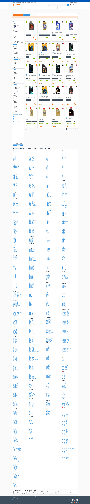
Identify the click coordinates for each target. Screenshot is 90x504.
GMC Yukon (47, 237)
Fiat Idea (14, 233)
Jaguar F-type (48, 274)
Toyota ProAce (15, 460)
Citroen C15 (47, 192)
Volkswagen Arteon (64, 415)
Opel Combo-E (15, 347)
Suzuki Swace (48, 415)
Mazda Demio (15, 324)
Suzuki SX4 (47, 412)
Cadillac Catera (15, 175)
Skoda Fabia (47, 388)
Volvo (32, 416)
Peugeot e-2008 (48, 376)
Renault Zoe (14, 407)
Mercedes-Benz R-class (65, 339)
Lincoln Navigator (64, 306)
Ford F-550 (63, 233)
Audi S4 (47, 173)
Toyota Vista (15, 479)
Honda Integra (48, 254)
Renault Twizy (15, 404)
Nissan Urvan (31, 373)
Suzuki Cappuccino (48, 404)
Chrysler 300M (64, 183)
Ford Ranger (63, 247)
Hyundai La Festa (31, 268)
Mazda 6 (14, 310)
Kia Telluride (47, 314)
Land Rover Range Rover (16, 296)
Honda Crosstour (48, 246)
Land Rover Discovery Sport (17, 294)
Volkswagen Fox (64, 424)
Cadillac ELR (15, 177)
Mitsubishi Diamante (48, 322)
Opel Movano (15, 358)
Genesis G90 (31, 239)
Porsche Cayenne (64, 366)
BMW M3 (63, 160)
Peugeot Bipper (48, 368)
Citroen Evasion (48, 209)
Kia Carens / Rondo (48, 285)
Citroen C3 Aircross (48, 196)
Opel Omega (15, 360)
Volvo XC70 (31, 437)
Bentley (16, 160)
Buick (32, 166)
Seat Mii (63, 392)
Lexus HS (30, 298)
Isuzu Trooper (64, 269)
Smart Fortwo (31, 396)
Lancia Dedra (64, 284)
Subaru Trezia (31, 411)
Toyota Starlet (15, 469)
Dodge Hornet (31, 221)
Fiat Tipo (14, 247)
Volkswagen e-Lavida (65, 455)
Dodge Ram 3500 (31, 230)
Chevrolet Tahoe (31, 206)
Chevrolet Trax (31, 209)
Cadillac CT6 (15, 173)
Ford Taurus (63, 251)
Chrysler (64, 180)
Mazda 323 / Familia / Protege (17, 312)
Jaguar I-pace (48, 275)
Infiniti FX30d (15, 260)
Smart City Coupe (31, 393)
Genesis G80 (31, 238)
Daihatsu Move (64, 210)
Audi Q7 (47, 164)
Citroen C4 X (47, 203)
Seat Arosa (63, 385)
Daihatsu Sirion (64, 211)
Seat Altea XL (64, 383)
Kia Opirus (47, 297)
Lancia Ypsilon (64, 292)
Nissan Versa (31, 375)
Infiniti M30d (15, 273)
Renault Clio (14, 378)
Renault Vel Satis (15, 405)
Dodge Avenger (31, 213)
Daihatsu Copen (64, 207)
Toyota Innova (15, 443)
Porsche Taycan (64, 370)
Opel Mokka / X (15, 355)
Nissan (32, 318)
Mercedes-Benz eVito (65, 355)
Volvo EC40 (31, 423)
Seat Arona (63, 384)
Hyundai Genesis (31, 257)
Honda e (47, 267)
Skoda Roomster (48, 395)
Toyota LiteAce (15, 451)
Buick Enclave (31, 168)
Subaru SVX (31, 409)
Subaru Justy (31, 405)
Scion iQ (30, 384)
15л (31, 56)
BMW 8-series (64, 158)
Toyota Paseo (15, 456)
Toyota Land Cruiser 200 (16, 446)
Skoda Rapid (47, 394)
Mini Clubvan (31, 313)
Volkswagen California (65, 420)
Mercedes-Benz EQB (65, 324)
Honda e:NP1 (47, 268)
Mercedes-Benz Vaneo (65, 349)
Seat (64, 380)
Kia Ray (47, 304)
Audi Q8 (47, 165)
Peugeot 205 (47, 346)
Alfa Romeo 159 (31, 156)
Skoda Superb (48, 397)
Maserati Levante (15, 304)
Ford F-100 (63, 228)
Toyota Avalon (15, 416)
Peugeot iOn (47, 383)
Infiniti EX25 (15, 256)
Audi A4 (47, 156)
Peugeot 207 (47, 349)
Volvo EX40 (31, 425)
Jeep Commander (64, 274)
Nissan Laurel (31, 339)
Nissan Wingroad (31, 376)
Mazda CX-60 (15, 320)
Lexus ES (30, 295)
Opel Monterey (15, 357)
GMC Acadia (47, 230)
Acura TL (14, 156)
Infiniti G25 (14, 265)
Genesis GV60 (31, 240)
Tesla (64, 407)
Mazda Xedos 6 (15, 334)
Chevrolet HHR (31, 192)
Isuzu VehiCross (64, 270)
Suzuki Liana (47, 410)
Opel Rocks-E (15, 361)
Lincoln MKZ (63, 303)
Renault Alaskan (15, 373)
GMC (48, 229)
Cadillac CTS (15, 174)
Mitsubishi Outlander (49, 331)
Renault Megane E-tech (16, 393)
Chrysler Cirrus (64, 185)
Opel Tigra (14, 364)
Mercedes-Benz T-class (65, 346)
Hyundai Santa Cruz (32, 275)
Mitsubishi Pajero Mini (49, 333)
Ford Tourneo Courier (65, 255)
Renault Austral (15, 375)
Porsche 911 (63, 359)
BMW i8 (63, 175)
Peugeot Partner (48, 372)
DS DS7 (14, 196)
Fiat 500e (14, 219)
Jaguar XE (47, 278)
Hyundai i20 (31, 287)
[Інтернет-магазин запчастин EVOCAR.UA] (16, 5)
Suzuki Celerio (48, 405)
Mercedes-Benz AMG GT (65, 313)
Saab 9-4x (63, 375)
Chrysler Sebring (64, 192)
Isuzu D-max (63, 267)
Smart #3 (30, 391)
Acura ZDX (14, 159)
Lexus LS (30, 302)
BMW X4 (63, 166)
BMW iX (63, 176)
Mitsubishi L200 (48, 327)
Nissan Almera (31, 323)
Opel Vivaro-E (15, 367)
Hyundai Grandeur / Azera (33, 261)
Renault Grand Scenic (16, 383)
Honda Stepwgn (48, 264)
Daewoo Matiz (15, 207)
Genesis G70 (31, 237)
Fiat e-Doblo (15, 251)
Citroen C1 (47, 191)
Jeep (64, 271)
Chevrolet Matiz (31, 197)
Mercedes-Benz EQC (65, 325)
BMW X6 (63, 168)
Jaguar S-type (48, 276)
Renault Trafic (15, 402)
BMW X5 (63, 167)
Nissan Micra (31, 342)
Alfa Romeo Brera (31, 159)
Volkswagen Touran (64, 447)
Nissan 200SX (31, 319)
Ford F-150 (63, 229)
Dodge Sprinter (31, 233)
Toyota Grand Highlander (16, 437)
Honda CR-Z (47, 243)
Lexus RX (30, 306)
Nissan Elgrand (31, 333)
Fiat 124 (14, 215)
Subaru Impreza (31, 404)
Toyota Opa (14, 455)
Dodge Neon (31, 225)
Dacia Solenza (64, 201)
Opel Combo (15, 346)
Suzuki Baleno (48, 403)
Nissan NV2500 (31, 346)
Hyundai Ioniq (31, 264)
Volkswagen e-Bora (64, 451)
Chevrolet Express (32, 191)
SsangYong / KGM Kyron (65, 400)
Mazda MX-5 (15, 328)
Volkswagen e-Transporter (65, 457)
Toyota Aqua (15, 412)
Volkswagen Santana (65, 438)
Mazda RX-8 (15, 332)
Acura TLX (14, 157)
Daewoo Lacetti (15, 203)
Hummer (32, 243)
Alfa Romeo (33, 150)
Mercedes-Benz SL (64, 341)
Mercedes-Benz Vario (65, 350)
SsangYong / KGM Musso (65, 401)
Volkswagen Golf (64, 425)
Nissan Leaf (31, 340)
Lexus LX (30, 303)
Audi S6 (47, 175)
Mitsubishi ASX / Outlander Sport (50, 319)
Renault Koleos (15, 387)
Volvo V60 (30, 433)
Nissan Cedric (31, 329)
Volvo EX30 (31, 424)
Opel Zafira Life (15, 369)
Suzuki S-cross (48, 411)
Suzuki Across (48, 401)
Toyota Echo (15, 432)
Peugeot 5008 (48, 367)
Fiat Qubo (14, 240)
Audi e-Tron (47, 182)
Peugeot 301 (47, 351)
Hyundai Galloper (31, 256)
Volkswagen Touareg (65, 446)
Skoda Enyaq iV (48, 387)
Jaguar (48, 271)
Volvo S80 (30, 429)
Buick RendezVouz (32, 173)
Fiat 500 (14, 216)
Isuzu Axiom (63, 266)
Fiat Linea (14, 234)
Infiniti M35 (14, 274)
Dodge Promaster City (32, 227)
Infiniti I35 (14, 269)
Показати (18, 145)
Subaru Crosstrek (31, 402)
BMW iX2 (63, 178)
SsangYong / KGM (66, 395)
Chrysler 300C (64, 182)
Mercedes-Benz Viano (65, 351)
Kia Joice (47, 292)
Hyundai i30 (31, 288)
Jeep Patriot (63, 279)
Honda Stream (48, 265)
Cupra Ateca (15, 188)
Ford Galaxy (63, 238)
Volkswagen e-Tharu (65, 456)
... (73, 129)
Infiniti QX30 (15, 283)
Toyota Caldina (15, 421)
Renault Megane (15, 392)
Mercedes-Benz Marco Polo (66, 337)
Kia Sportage (47, 311)
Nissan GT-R (31, 334)
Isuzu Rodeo (63, 268)
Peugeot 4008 (48, 366)
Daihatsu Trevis (64, 213)
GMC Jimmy (47, 233)
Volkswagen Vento (64, 450)
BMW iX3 (63, 179)
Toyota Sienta (15, 465)
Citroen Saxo (47, 214)
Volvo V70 (30, 434)
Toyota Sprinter (15, 468)
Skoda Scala (47, 396)
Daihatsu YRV (64, 214)
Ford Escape (63, 224)
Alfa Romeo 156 (31, 155)
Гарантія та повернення (25, 2)
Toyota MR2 (15, 452)
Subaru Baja (31, 401)
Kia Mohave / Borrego (49, 295)
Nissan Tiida (31, 370)
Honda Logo (47, 257)
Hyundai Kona (31, 267)
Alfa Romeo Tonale (32, 164)
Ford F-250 (63, 230)
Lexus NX (30, 304)
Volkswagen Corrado (65, 421)
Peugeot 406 (47, 355)
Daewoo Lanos (15, 204)
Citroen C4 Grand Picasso (49, 200)
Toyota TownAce (15, 473)
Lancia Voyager (64, 291)
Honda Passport (48, 259)
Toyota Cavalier (15, 424)
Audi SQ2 (47, 178)
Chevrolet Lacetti (31, 194)
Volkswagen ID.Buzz (65, 431)
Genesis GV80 (31, 242)
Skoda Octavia (48, 393)
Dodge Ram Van (31, 232)
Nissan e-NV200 (31, 379)
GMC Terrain (47, 236)
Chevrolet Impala (31, 193)
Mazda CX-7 (15, 321)
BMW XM (63, 170)
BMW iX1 (63, 177)
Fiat (15, 213)
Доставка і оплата (17, 2)
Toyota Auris (15, 415)
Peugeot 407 (47, 356)
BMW (64, 150)
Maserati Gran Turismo (16, 302)
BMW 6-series (64, 156)
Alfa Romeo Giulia (31, 161)
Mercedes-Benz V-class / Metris (66, 348)
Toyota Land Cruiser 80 (16, 449)
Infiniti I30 (14, 268)
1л (28, 35)
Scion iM (30, 383)
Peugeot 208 (47, 350)
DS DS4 (14, 194)
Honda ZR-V (47, 266)
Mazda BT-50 (15, 316)
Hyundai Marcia (31, 270)
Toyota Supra (15, 470)
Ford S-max (63, 248)
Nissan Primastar (31, 356)
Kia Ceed (47, 287)
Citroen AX (47, 185)
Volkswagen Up (64, 449)
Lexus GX (30, 297)
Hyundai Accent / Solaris (32, 249)
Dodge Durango (31, 219)
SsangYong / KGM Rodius (65, 403)
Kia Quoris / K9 (48, 303)
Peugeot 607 (47, 360)
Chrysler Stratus (64, 193)
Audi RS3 (47, 167)
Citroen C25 (47, 194)
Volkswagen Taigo (64, 443)
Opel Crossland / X (16, 350)
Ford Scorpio (64, 249)
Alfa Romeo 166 (31, 158)
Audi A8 (47, 160)
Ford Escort (63, 225)
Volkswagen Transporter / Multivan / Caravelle (68, 448)
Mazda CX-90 (15, 323)
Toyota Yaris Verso (16, 483)
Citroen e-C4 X (48, 224)
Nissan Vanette (31, 374)
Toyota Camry (15, 422)
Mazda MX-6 (15, 329)
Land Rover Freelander (16, 295)
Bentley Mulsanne (15, 167)
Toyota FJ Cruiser (15, 434)
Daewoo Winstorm (15, 212)
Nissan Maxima (31, 341)
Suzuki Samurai (48, 413)
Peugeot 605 (47, 359)
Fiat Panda (14, 237)
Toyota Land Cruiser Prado (17, 450)
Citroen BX (47, 187)
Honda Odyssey (48, 258)
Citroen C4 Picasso (48, 201)
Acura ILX (14, 152)
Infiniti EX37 (14, 259)
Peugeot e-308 (48, 378)
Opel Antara (15, 341)
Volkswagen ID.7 (64, 430)
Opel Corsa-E (15, 349)
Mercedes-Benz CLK (65, 319)
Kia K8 (46, 293)
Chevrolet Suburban (32, 204)
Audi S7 (47, 176)
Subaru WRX (31, 414)
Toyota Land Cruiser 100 (16, 445)
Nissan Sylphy (31, 367)
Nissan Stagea (31, 364)
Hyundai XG (31, 285)
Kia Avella (47, 283)
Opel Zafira (14, 368)
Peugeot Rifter (48, 374)
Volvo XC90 (31, 438)
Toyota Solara (15, 467)
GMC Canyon (47, 231)
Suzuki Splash (48, 414)
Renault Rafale (15, 395)
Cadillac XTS (15, 185)
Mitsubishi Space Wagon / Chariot (50, 340)
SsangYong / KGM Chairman (66, 398)
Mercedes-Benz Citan (65, 321)
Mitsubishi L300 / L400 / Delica (50, 328)
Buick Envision (31, 170)
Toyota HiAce (15, 440)
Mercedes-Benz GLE (65, 334)
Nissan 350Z (31, 321)
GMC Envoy (47, 232)
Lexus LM (30, 301)
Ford (64, 215)
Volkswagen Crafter (65, 422)
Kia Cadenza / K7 (48, 284)
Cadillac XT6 (15, 184)
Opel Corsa (14, 348)
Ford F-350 (63, 231)
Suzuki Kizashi (48, 409)
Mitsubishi (49, 317)
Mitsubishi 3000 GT (48, 318)
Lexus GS (30, 296)
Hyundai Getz (31, 258)
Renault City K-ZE (15, 377)
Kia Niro (47, 296)
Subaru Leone (31, 407)
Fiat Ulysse (14, 249)
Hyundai (32, 248)
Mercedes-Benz (66, 309)
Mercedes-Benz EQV (65, 328)
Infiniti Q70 (14, 282)
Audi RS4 (47, 168)
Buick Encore (31, 169)
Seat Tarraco (64, 393)
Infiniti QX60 (15, 288)
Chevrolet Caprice (32, 183)
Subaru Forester (31, 403)
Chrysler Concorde (64, 186)
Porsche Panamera (64, 369)
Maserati (16, 300)
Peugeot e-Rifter (48, 381)
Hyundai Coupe (31, 251)
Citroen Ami (47, 186)
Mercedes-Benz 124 (65, 310)
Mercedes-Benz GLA (65, 331)
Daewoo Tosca (15, 211)
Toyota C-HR (15, 420)
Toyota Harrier (15, 439)
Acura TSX (14, 158)
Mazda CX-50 (15, 319)
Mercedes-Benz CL (64, 316)
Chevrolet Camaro (32, 182)
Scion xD (30, 388)
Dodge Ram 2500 (31, 229)
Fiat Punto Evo (15, 239)
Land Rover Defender (16, 292)
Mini (31, 311)
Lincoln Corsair (64, 298)
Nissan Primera (31, 357)
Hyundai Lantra (31, 269)
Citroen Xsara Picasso (49, 219)
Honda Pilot (47, 260)
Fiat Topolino (15, 248)
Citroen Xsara (48, 218)
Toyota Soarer (15, 466)
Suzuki (48, 400)
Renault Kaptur (15, 386)
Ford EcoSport (64, 222)
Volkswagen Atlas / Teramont (66, 416)
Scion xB (30, 387)
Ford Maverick (64, 243)
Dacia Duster (64, 197)
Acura (16, 150)
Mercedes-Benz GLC (65, 333)
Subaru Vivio (31, 413)
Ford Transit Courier (65, 259)
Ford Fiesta (63, 234)
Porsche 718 (63, 358)
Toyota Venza (15, 476)
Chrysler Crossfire (64, 187)
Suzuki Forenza (48, 406)
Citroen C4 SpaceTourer (49, 202)
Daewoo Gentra (15, 201)
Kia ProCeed (47, 302)
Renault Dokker (15, 379)
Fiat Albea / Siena (15, 221)
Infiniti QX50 (15, 285)
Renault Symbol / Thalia (16, 400)
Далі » (76, 129)
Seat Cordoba (64, 387)
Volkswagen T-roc (64, 442)
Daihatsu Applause (64, 205)
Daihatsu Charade (64, 206)
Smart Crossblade (32, 394)
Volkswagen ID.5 (64, 428)
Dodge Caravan (31, 215)
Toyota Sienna (15, 464)
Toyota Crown (15, 431)
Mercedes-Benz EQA (65, 323)
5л (71, 35)
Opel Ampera (15, 339)
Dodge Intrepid (31, 222)
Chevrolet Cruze (31, 188)
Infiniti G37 (14, 267)
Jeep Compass (64, 275)
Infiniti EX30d (15, 257)
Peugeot (48, 342)
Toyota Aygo (15, 419)
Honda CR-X (47, 242)
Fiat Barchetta (15, 222)
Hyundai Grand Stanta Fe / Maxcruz (34, 260)
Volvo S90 (30, 430)
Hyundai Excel (31, 255)
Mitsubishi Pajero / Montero (50, 332)
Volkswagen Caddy (64, 419)
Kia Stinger (47, 312)
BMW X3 (63, 165)
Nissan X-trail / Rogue (32, 378)
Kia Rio (47, 306)
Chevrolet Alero (31, 178)
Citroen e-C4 (47, 223)
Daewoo (16, 198)
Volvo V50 (30, 432)
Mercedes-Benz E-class (65, 322)
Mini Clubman (31, 312)
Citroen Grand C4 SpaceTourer (50, 210)
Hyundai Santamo (31, 277)
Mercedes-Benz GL (64, 330)
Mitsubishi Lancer (48, 329)
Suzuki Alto (47, 402)
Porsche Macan (64, 368)
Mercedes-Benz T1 (64, 347)
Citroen (48, 184)
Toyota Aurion (15, 414)
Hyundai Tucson (31, 282)
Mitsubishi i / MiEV (48, 341)
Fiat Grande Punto (15, 232)
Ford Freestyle (64, 237)
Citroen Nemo (48, 213)
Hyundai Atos (31, 250)
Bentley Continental (16, 165)
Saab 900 (63, 378)
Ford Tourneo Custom (65, 256)
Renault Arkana (15, 374)
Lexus (32, 293)
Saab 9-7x (63, 377)
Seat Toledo (63, 394)
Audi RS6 (47, 170)
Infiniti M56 (14, 277)
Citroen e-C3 (47, 222)
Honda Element (48, 247)
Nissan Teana (31, 368)
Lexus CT (30, 294)
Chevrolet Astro (31, 179)
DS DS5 (14, 195)
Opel (15, 336)
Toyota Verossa (15, 477)
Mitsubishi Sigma (48, 337)
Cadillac (16, 168)
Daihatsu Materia (64, 209)
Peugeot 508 (47, 358)
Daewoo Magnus (15, 206)
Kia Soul (47, 310)
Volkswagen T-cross (65, 441)
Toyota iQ (14, 487)
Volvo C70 (30, 422)
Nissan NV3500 (31, 349)
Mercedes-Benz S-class (65, 340)
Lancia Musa (63, 288)
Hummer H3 (31, 246)
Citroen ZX (47, 220)
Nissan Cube (31, 332)
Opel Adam (14, 337)
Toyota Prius (15, 459)
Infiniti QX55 (15, 286)
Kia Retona (47, 305)
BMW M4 (63, 161)
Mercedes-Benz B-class (65, 314)
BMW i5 (63, 173)
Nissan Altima (31, 325)
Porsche (64, 357)
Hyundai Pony (31, 273)
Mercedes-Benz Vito (65, 352)
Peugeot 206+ (48, 348)
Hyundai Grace (31, 259)
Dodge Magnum (31, 224)
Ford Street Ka (64, 250)
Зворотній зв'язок (75, 497)
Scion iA (30, 382)
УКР (71, 2)
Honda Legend (48, 256)
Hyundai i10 (31, 286)
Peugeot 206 (47, 347)
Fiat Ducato (14, 228)
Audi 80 (47, 152)
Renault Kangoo (15, 385)
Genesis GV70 (31, 241)
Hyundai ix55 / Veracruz (32, 291)
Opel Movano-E (15, 359)
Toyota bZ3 (14, 485)
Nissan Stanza (31, 365)
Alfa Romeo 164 (31, 157)
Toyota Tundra (15, 474)
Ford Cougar (63, 220)
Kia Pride (47, 301)
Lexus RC (30, 305)
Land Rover (17, 291)
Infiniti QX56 (15, 287)
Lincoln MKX (63, 302)
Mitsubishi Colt (48, 321)
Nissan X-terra (31, 377)
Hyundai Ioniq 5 (31, 265)
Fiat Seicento (15, 243)
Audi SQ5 (47, 179)
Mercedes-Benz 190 (65, 311)
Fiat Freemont (15, 230)
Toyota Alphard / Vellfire (16, 410)
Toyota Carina (15, 423)
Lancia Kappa (64, 286)
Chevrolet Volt (31, 210)
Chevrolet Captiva (32, 184)
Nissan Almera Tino (32, 324)
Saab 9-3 (63, 373)
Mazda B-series (15, 315)
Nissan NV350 (31, 348)
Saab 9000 (63, 379)
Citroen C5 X (47, 206)
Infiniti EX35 (15, 258)
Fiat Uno (14, 250)
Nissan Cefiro (31, 330)
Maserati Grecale (15, 303)
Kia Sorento (47, 309)
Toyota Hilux (15, 442)
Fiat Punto (14, 238)
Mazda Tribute (15, 333)
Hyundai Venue (31, 284)
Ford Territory (64, 252)
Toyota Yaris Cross (16, 482)
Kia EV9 (47, 291)
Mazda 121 (14, 311)
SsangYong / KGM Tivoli (65, 404)
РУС (69, 2)
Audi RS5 (47, 169)
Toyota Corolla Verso (16, 428)
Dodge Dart (31, 218)
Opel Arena (14, 342)
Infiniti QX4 (14, 284)
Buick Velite (31, 174)
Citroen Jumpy (48, 212)
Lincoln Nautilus (64, 305)
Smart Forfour (31, 395)
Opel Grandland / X (16, 352)
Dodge (32, 212)
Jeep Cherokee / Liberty (65, 273)
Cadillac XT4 (15, 182)
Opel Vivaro (14, 366)
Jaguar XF (47, 279)
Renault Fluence (15, 382)
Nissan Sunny (31, 366)
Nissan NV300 (31, 347)
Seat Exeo (63, 388)
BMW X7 (63, 169)
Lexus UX (30, 309)
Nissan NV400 (31, 350)
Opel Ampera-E (15, 340)
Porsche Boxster (64, 364)
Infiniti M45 (14, 276)
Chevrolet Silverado (32, 202)
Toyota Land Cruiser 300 (16, 447)
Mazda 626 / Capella (16, 313)
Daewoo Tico (15, 210)
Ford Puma (63, 246)
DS (15, 192)
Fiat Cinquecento (15, 225)
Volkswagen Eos (64, 423)
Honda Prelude (48, 261)
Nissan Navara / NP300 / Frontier (34, 351)
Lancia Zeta (63, 293)
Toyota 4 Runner (15, 409)
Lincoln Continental (64, 297)
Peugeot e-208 (48, 377)
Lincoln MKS (63, 300)
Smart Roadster (31, 397)
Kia (47, 282)
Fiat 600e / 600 (15, 220)
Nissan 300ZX (31, 320)
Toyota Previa (15, 458)
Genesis (32, 236)
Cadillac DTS (15, 176)
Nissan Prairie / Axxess (32, 355)
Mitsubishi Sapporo (48, 336)
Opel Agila (14, 338)
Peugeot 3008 (48, 364)
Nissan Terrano (31, 369)
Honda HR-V (47, 252)
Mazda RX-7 (15, 331)
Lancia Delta (63, 285)
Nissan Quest (31, 360)
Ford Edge (63, 223)
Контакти (75, 2)
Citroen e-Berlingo (48, 221)
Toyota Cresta (15, 430)
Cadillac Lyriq (15, 179)
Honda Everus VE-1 (48, 249)
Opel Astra (14, 343)
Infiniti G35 (14, 266)
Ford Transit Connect (65, 258)
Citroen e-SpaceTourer (49, 227)
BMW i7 (63, 174)
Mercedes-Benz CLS (65, 320)
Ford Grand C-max (64, 239)
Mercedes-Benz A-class (65, 312)
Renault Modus (15, 394)
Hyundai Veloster (31, 283)
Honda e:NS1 (47, 269)
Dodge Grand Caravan (32, 220)
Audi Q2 (47, 161)
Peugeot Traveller (48, 375)
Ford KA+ (63, 241)
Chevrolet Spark (31, 203)
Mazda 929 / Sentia (16, 314)
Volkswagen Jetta (64, 432)
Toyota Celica (15, 425)
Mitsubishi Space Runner (49, 338)
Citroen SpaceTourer (48, 215)
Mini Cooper (31, 314)
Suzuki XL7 (47, 418)
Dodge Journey (31, 223)
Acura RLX (14, 155)
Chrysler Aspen (64, 184)
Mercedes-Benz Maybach (65, 338)
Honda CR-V (47, 241)
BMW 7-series (64, 157)
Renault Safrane (15, 397)
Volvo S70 (30, 428)
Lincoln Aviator (64, 296)
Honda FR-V (47, 250)
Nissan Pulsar (31, 358)
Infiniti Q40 (14, 279)
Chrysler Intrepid (64, 188)
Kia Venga (47, 315)
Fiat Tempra (14, 246)
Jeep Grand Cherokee (65, 277)
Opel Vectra (14, 365)
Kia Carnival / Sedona (49, 286)
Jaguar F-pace (48, 273)
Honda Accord (48, 240)
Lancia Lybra (63, 287)
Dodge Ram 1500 (31, 228)
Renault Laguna (15, 388)
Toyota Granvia (15, 438)
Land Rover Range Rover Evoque (17, 297)
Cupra (16, 186)
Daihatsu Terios (64, 212)
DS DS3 (14, 193)
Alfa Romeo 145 (31, 152)
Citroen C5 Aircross (48, 205)
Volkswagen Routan (65, 437)
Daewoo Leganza (15, 205)
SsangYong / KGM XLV (65, 406)
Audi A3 (47, 155)
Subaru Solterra (31, 410)
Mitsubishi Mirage (48, 330)
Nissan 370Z (31, 322)
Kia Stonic (47, 313)
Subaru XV (30, 415)
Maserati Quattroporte (16, 305)
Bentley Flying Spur (16, 166)
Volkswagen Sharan (65, 440)
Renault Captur (15, 376)
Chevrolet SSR (31, 201)
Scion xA (30, 386)
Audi (48, 150)
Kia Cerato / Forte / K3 (49, 288)
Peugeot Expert (48, 370)
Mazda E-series (15, 325)
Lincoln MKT (63, 301)
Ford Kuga (63, 242)
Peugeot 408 (47, 357)
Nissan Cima (31, 331)
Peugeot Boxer (48, 369)
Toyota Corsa (15, 429)
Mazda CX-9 (15, 322)
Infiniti (16, 255)
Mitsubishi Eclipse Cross (49, 324)
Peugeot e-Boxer (48, 379)
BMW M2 (63, 159)
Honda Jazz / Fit (48, 255)
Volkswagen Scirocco (65, 439)
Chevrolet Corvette (32, 187)
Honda (48, 239)
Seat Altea (63, 382)
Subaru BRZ (31, 400)
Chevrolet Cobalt (31, 185)
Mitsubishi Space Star (49, 339)
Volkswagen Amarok (65, 414)
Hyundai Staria (31, 279)
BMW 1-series (64, 152)
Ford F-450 (63, 232)
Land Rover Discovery (16, 293)
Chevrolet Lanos (31, 195)
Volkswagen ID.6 (64, 429)
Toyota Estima (15, 433)
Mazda (16, 306)
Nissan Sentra (31, 361)
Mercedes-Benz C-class (65, 315)
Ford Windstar (64, 261)
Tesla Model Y (64, 411)
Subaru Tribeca (31, 412)
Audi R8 (47, 166)
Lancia (64, 283)
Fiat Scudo (14, 241)
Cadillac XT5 (15, 183)
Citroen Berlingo (48, 188)
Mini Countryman (31, 315)
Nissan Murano (31, 343)
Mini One (30, 316)
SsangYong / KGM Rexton (65, 402)
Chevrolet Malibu (31, 196)
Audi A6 (47, 158)
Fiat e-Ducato (15, 252)
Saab (64, 371)
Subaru (32, 398)
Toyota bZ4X (15, 486)
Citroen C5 (47, 204)
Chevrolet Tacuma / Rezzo (33, 205)
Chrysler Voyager (64, 194)
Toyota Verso (15, 478)
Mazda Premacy (15, 330)
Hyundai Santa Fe (31, 276)
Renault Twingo (15, 403)
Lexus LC (30, 300)
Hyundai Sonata (31, 278)
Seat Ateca (63, 386)
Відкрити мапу (14, 499)
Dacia (64, 195)
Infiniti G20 (14, 264)
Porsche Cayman (64, 367)
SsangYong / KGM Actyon (65, 397)
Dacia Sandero (64, 200)
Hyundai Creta (31, 252)
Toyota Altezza (15, 411)
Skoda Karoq (47, 391)
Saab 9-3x (63, 374)
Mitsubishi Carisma (48, 320)
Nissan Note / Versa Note (33, 352)
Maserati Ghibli (15, 301)
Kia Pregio (47, 300)
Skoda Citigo (47, 386)
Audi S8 (47, 177)
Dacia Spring (64, 202)
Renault (16, 370)
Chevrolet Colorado (32, 186)
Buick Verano (31, 175)
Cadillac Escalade (15, 178)
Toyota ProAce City (16, 461)
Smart (32, 389)
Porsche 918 (64, 360)
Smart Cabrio (31, 392)
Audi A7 (47, 159)
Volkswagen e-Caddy (65, 452)
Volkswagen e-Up (64, 458)
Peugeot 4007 (48, 365)
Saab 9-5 (63, 376)
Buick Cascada (31, 167)
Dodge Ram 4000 (31, 231)
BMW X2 (63, 164)
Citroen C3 (47, 195)
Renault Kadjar (15, 384)
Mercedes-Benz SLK (65, 343)
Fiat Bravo (14, 224)
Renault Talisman (15, 401)
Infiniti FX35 (14, 261)
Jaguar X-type (48, 277)
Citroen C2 (47, 193)
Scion (32, 380)
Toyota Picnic (15, 457)
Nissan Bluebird (31, 328)
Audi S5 (47, 174)
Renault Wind (15, 406)
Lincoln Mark (64, 304)
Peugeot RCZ (47, 373)
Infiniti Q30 (14, 278)
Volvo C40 (30, 421)
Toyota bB (14, 484)
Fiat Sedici (14, 242)
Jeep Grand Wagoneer (65, 278)
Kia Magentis (47, 294)
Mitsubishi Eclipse (48, 323)
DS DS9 (14, 197)
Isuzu (64, 265)
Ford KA (63, 240)
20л (75, 35)
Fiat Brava (14, 223)
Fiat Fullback (15, 231)
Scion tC (30, 385)
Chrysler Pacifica (64, 191)
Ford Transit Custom (65, 260)
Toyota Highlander (15, 441)
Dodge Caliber (31, 214)
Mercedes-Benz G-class (65, 329)
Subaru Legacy (31, 406)
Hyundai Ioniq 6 (31, 266)
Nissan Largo (31, 338)
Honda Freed (47, 251)
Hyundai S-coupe (31, 274)
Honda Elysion (48, 248)
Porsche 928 (64, 361)
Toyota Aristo (15, 413)
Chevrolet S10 (31, 200)
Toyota (16, 408)
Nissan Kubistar (31, 337)
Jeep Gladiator (64, 276)
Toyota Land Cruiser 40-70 (17, 448)
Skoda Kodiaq (48, 392)
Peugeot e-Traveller (48, 382)
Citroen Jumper (48, 211)
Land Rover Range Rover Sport (17, 298)
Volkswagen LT (64, 433)
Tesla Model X (64, 410)
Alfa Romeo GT (31, 160)
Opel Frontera (15, 351)
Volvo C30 (30, 420)
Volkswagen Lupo (64, 434)
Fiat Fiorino (14, 229)
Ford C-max (63, 219)
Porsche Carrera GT (65, 365)
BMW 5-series (64, 155)
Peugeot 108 (47, 345)
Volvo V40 (30, 431)
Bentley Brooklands (16, 164)
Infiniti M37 (14, 275)
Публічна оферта (33, 2)
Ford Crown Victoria (65, 221)
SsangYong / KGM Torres (65, 405)
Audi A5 (47, 157)
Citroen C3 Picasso (48, 197)
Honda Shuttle (48, 263)
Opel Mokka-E (15, 356)
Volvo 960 (30, 419)
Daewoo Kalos (15, 202)
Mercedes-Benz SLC (65, 342)
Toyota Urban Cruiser (16, 475)
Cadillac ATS (15, 170)
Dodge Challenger (31, 216)
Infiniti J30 (14, 270)
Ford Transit (63, 257)
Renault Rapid (15, 396)
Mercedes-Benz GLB (65, 332)
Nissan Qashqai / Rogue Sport (33, 359)
